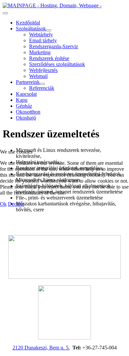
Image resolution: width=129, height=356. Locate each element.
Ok (3, 204)
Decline (16, 204)
